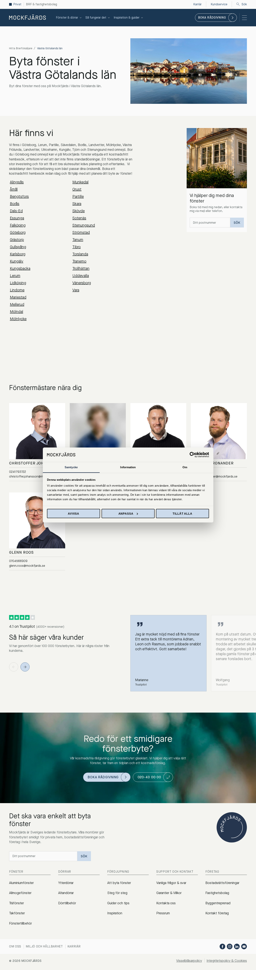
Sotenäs (79, 218)
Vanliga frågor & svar (171, 883)
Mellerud (17, 304)
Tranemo (79, 261)
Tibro (76, 246)
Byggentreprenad (217, 903)
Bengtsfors (19, 196)
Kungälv (16, 261)
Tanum (77, 239)
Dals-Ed (16, 210)
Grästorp (17, 239)
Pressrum (163, 913)
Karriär (74, 946)
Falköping (18, 225)
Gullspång (18, 246)
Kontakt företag (217, 913)
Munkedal (80, 182)
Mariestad (18, 297)
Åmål (14, 189)
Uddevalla (80, 275)
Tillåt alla (182, 513)
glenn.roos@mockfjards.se (27, 566)
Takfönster (17, 913)
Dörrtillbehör (67, 903)
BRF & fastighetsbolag (41, 4)
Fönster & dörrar (67, 18)
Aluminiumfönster (21, 883)
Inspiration (114, 913)
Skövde (78, 210)
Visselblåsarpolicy (189, 960)
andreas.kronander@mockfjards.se (214, 476)
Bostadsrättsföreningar (222, 883)
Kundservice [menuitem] (219, 4)
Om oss (15, 946)
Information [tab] (128, 467)
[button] (25, 666)
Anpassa (125, 513)
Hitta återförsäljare (20, 48)
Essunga (17, 218)
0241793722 (17, 472)
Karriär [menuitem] (197, 4)
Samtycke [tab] (71, 467)
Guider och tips (118, 903)
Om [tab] (184, 467)
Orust (76, 189)
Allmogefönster (20, 893)
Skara (76, 203)
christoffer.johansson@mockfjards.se (34, 476)
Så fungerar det (95, 18)
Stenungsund (83, 225)
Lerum (15, 275)
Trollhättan (80, 268)
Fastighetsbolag (217, 893)
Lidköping (18, 282)
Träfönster (16, 903)
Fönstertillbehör (20, 923)
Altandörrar (66, 893)
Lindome (17, 290)
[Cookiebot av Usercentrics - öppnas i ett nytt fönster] (192, 454)
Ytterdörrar (66, 883)
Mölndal (16, 311)
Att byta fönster (119, 883)
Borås (14, 203)
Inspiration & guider (126, 18)
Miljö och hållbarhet (44, 946)
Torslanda (80, 254)
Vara (75, 290)
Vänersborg (81, 282)
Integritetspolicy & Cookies (227, 960)
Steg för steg (117, 893)
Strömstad (81, 232)
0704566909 (18, 561)
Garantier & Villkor (169, 893)
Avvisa (73, 513)
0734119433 (199, 472)
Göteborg (18, 232)
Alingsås (17, 182)
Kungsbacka (20, 268)
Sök (244, 4)
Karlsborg (17, 254)
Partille (78, 196)
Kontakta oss (166, 903)
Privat (17, 4)
